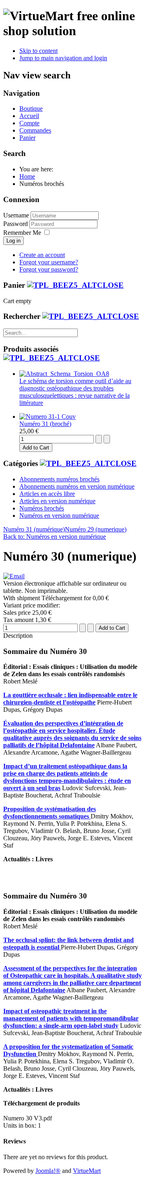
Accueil (29, 115)
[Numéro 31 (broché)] (47, 416)
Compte (29, 123)
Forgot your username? (48, 262)
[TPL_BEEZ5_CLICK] (75, 285)
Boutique (31, 108)
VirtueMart (87, 1170)
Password (16, 223)
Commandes (35, 130)
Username (16, 215)
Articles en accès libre (47, 493)
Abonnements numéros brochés (59, 479)
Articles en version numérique (57, 501)
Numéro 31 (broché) (45, 423)
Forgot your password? (48, 269)
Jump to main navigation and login (63, 58)
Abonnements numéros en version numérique (77, 486)
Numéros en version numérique (59, 515)
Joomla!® (47, 1170)
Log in (13, 241)
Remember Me (22, 232)
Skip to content (38, 50)
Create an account (42, 254)
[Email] (14, 576)
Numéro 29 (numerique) (95, 529)
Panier (27, 137)
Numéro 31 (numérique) (34, 529)
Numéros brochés (41, 508)
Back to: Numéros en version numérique (54, 536)
